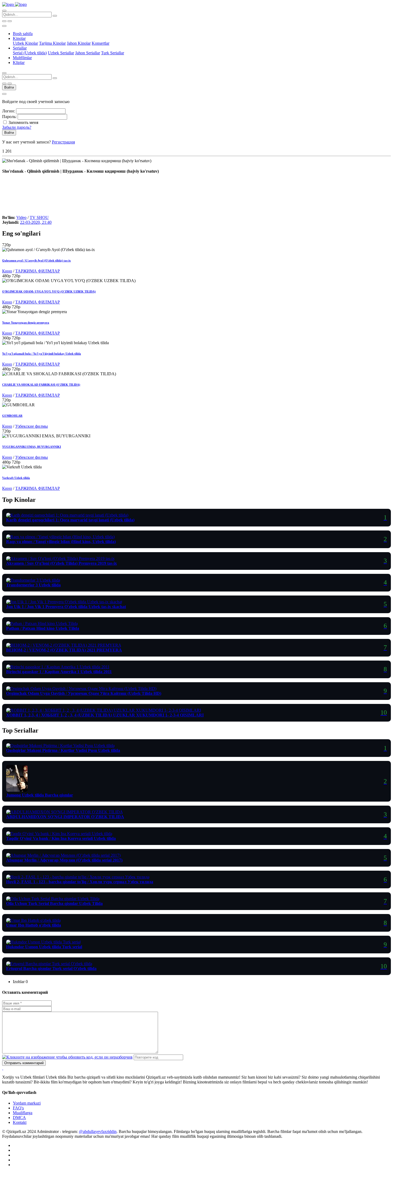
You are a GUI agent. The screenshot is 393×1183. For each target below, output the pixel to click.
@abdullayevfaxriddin (98, 1131)
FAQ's (18, 1108)
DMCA (19, 1117)
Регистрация (63, 142)
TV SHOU (39, 217)
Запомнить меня (23, 122)
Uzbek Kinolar (25, 43)
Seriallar (20, 48)
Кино (7, 271)
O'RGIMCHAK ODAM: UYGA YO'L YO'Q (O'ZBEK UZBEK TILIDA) (49, 291)
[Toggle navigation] (4, 26)
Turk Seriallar (112, 53)
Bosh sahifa (23, 33)
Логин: (8, 111)
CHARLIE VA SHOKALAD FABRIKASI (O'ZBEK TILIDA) (41, 384)
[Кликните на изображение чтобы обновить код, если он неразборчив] (67, 1057)
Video (21, 217)
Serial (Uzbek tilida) (30, 53)
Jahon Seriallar (87, 53)
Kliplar (19, 62)
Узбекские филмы (31, 426)
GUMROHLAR (12, 415)
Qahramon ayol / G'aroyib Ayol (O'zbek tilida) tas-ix (36, 260)
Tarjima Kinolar (52, 43)
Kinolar (19, 38)
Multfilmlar (22, 57)
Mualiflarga (22, 1112)
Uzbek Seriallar (61, 53)
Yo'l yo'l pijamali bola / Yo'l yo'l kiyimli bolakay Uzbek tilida (41, 353)
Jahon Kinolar (79, 43)
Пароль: (9, 116)
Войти (9, 87)
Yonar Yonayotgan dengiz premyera (25, 322)
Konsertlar (100, 43)
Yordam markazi (27, 1103)
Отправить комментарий (24, 1063)
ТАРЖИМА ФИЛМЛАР (37, 271)
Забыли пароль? (16, 127)
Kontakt (19, 1122)
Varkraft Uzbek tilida (16, 477)
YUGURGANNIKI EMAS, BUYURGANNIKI (31, 446)
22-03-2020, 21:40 (36, 222)
